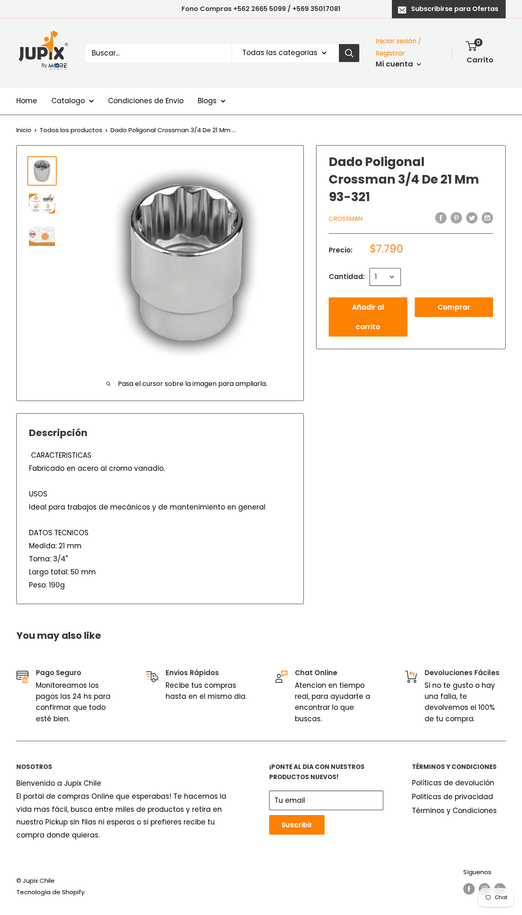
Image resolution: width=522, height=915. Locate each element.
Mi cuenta (395, 64)
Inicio (23, 130)
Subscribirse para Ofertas (454, 8)
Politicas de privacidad (452, 797)
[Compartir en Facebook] (441, 217)
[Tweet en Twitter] (472, 217)
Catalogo (68, 101)
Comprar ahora (454, 309)
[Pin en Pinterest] (456, 217)
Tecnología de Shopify (50, 892)
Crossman (346, 218)
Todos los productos (71, 130)
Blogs (207, 101)
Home (26, 101)
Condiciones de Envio (146, 101)
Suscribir (296, 825)
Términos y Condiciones (454, 810)
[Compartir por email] (487, 217)
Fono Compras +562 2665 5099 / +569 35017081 (261, 8)
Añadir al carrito (368, 317)
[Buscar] (349, 53)
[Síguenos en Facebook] (469, 889)
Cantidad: (347, 276)
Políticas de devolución (453, 783)
